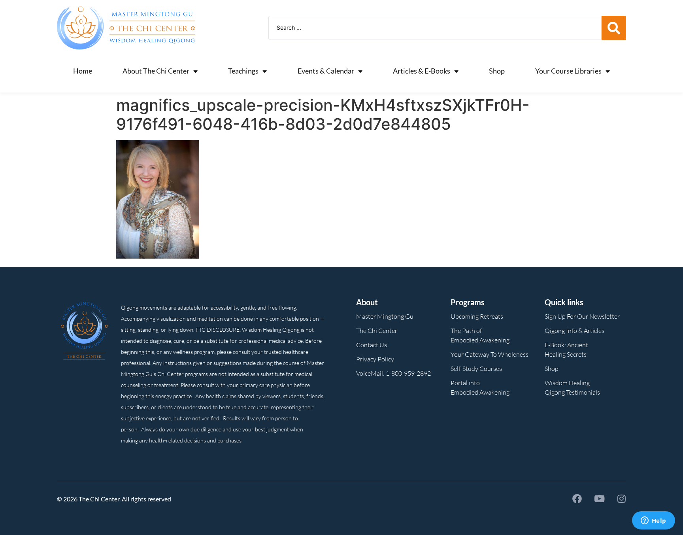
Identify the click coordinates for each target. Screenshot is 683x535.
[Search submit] (614, 28)
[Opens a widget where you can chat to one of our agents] (653, 521)
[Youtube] (599, 498)
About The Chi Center (156, 70)
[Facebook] (577, 498)
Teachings (243, 70)
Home (82, 70)
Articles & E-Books (421, 70)
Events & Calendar (326, 70)
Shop (497, 70)
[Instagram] (621, 498)
